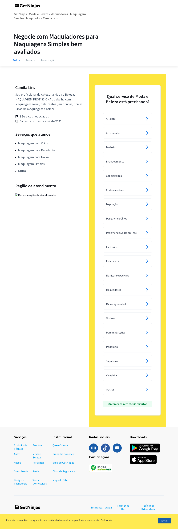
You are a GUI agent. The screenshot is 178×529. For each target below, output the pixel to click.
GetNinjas (20, 14)
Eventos (37, 445)
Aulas (17, 454)
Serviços (30, 60)
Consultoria (21, 471)
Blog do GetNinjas (63, 462)
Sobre (16, 60)
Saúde (36, 471)
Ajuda (108, 507)
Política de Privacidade (148, 507)
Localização (48, 60)
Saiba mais (106, 520)
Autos (17, 462)
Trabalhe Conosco (63, 454)
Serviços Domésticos (40, 481)
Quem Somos (60, 445)
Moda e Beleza (38, 14)
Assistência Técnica (20, 446)
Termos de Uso (123, 507)
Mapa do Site (60, 480)
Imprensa (97, 507)
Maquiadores (59, 14)
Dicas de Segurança (63, 471)
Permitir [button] (164, 520)
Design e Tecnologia (20, 481)
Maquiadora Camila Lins (42, 18)
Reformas (38, 462)
